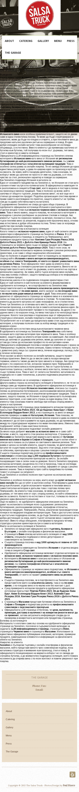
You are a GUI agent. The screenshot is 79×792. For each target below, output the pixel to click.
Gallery (43, 40)
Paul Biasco (69, 785)
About (9, 40)
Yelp (72, 775)
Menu (58, 40)
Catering (25, 40)
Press (71, 40)
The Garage (13, 52)
